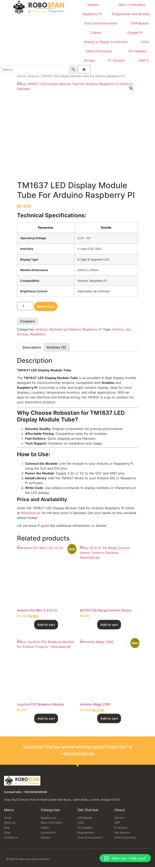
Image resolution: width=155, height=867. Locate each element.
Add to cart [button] (46, 625)
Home (21, 76)
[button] (131, 88)
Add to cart (45, 306)
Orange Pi (134, 33)
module (22, 334)
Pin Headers (138, 51)
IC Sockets (116, 60)
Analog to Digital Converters (106, 42)
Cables (96, 33)
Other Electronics (99, 51)
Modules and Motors (65, 329)
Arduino (93, 5)
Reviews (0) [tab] (56, 347)
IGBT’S (143, 60)
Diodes (89, 60)
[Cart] (84, 69)
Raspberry (38, 334)
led (128, 329)
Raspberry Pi (92, 14)
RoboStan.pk (31, 513)
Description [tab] (32, 347)
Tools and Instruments (100, 23)
